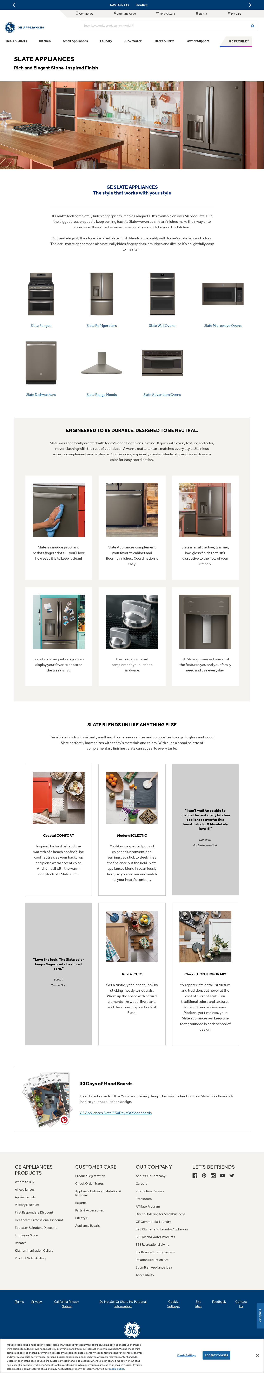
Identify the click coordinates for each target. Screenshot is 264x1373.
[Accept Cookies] (257, 1355)
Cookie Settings (186, 1355)
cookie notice (116, 1368)
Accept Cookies (216, 1355)
